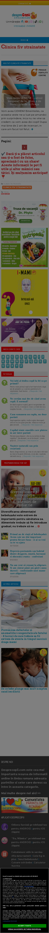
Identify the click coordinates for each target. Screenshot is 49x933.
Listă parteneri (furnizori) (10, 921)
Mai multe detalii (29, 886)
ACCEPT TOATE (24, 926)
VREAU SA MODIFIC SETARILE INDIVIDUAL (24, 929)
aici (13, 896)
